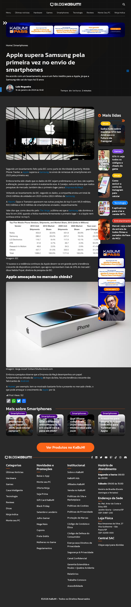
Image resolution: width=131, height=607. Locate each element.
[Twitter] (101, 457)
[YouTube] (106, 457)
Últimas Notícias (14, 472)
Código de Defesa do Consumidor (78, 535)
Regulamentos (44, 548)
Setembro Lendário (47, 512)
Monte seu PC (13, 520)
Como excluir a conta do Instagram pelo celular (117, 188)
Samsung (44, 172)
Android (25, 381)
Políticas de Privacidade (80, 512)
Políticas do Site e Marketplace (76, 498)
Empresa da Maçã (74, 187)
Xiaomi (11, 201)
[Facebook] (92, 457)
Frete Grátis (43, 536)
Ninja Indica (120, 12)
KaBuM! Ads (73, 478)
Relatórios (72, 574)
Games (49, 12)
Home (9, 45)
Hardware (38, 12)
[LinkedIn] (96, 457)
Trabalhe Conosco (76, 580)
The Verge (45, 210)
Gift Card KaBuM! (45, 500)
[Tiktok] (116, 457)
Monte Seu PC (104, 12)
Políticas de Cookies (78, 505)
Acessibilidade (75, 586)
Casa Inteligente (14, 490)
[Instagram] (120, 457)
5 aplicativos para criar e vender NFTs (119, 211)
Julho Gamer (43, 518)
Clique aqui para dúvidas (111, 545)
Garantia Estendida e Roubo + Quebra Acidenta (80, 566)
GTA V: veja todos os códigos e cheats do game (118, 163)
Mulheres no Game (46, 542)
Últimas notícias (22, 12)
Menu (8, 12)
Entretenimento (122, 221)
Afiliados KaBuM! (76, 484)
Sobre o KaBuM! (75, 472)
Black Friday (43, 506)
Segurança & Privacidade (80, 552)
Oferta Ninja (43, 488)
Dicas (117, 175)
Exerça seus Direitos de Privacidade (79, 544)
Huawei (11, 386)
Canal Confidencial (77, 558)
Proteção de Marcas (77, 518)
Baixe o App (43, 476)
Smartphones (63, 12)
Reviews (90, 12)
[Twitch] (111, 457)
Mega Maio (42, 524)
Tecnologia (78, 12)
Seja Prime (42, 494)
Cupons (41, 530)
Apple (26, 172)
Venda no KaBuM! (76, 490)
